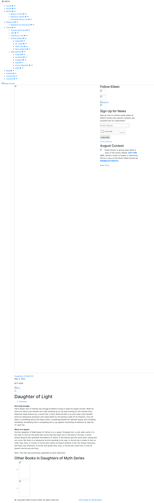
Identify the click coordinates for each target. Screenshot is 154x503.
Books (8, 11)
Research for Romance (20, 25)
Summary (23, 401)
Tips (12, 33)
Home (8, 6)
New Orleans (20, 49)
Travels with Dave (18, 30)
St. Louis (19, 44)
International (16, 52)
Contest (9, 76)
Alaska (18, 41)
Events (9, 73)
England (18, 60)
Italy (17, 62)
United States (16, 38)
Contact (9, 79)
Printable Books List (19, 19)
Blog (8, 71)
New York (19, 46)
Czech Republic (22, 65)
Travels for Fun (17, 35)
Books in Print (17, 14)
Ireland (18, 54)
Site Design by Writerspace (90, 500)
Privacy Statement (106, 141)
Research (10, 22)
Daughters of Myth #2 (23, 376)
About (8, 8)
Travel (8, 27)
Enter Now (104, 165)
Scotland (19, 57)
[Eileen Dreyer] (8, 83)
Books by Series (17, 17)
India (17, 68)
